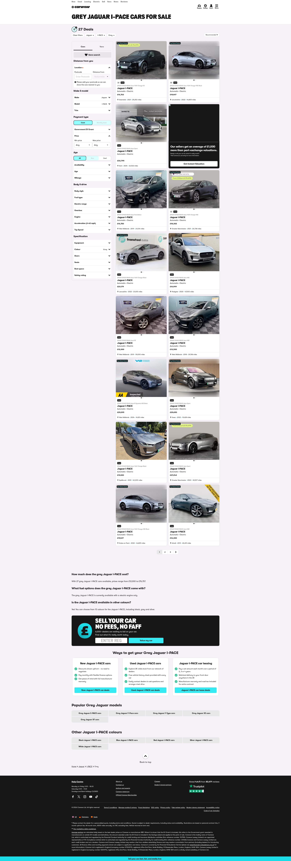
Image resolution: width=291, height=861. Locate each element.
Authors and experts (123, 788)
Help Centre (77, 782)
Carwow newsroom (122, 792)
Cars (83, 47)
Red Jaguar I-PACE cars (164, 740)
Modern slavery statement (195, 807)
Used (80, 2)
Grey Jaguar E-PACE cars (90, 713)
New (73, 2)
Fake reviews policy (178, 807)
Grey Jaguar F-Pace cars (127, 713)
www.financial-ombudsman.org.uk (202, 845)
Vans (109, 2)
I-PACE (89, 767)
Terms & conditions (110, 807)
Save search (94, 55)
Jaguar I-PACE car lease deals (195, 690)
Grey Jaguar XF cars (90, 720)
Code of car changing (211, 811)
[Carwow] (81, 7)
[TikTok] (96, 797)
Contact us (120, 785)
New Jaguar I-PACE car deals (95, 690)
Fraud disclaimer (144, 807)
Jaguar (81, 767)
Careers (157, 781)
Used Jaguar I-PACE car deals (145, 690)
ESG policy (155, 807)
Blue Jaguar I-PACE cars (127, 740)
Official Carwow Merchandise (126, 795)
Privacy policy (165, 807)
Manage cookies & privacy (127, 807)
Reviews (124, 2)
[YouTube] (91, 797)
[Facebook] (73, 797)
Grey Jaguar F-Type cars (164, 713)
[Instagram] (85, 797)
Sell (103, 2)
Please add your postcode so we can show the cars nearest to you (91, 83)
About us (119, 781)
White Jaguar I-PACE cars (90, 747)
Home (74, 767)
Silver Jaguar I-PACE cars (201, 740)
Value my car (146, 640)
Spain (96, 817)
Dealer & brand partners (162, 785)
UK (76, 817)
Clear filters (78, 35)
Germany (85, 817)
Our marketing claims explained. (84, 829)
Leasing (87, 2)
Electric (96, 2)
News (116, 2)
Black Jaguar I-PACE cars (90, 740)
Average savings (77, 832)
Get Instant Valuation (194, 164)
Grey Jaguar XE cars (201, 713)
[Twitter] (79, 797)
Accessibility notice (212, 807)
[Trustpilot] (204, 788)
